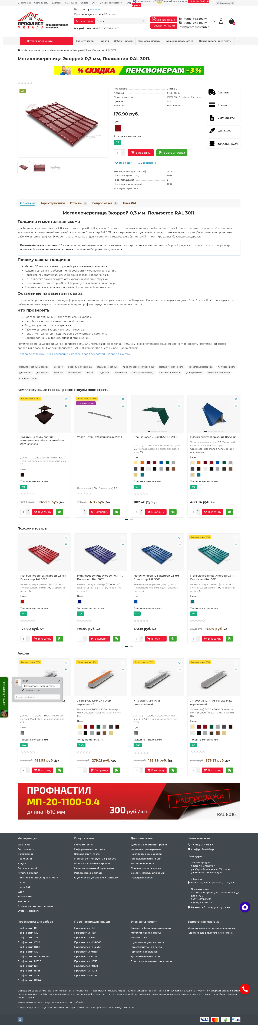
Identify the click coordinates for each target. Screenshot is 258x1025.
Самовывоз (71, 3)
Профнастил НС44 (29, 980)
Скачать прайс (165, 19)
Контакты (23, 901)
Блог (94, 3)
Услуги (22, 863)
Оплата (84, 3)
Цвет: (117, 121)
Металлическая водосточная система (211, 928)
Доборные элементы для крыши (151, 961)
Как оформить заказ (87, 853)
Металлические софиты (146, 932)
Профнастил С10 (28, 932)
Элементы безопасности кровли (151, 928)
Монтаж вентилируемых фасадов (95, 858)
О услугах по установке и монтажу (96, 877)
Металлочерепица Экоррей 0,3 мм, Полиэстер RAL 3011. (129, 213)
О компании (24, 3)
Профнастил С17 (28, 937)
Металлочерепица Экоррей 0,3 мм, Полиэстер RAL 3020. (43, 577)
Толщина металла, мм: (128, 136)
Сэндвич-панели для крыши (148, 872)
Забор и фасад (123, 40)
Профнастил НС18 (29, 946)
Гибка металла (83, 844)
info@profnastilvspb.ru (195, 27)
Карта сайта (25, 896)
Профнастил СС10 (29, 942)
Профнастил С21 (28, 965)
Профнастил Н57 (84, 928)
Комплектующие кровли (146, 853)
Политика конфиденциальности (38, 877)
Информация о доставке (89, 849)
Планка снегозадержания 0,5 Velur (213, 437)
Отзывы (78, 203)
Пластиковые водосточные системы (210, 932)
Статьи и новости (28, 910)
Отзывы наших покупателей (35, 906)
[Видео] (129, 70)
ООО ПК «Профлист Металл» (184, 97)
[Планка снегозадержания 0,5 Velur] (214, 415)
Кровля (104, 40)
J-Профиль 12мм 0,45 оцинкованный (147, 702)
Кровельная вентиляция (146, 858)
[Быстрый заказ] (59, 512)
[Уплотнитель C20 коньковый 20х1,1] (101, 415)
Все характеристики (126, 188)
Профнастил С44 (28, 975)
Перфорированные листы (215, 40)
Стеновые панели (149, 40)
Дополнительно (142, 838)
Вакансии (24, 844)
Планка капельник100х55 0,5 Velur (155, 437)
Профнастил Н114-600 (87, 942)
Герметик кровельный (144, 951)
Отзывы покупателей (111, 3)
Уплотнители (139, 937)
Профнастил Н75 (84, 937)
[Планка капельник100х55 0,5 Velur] (157, 415)
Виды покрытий (28, 868)
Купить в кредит (28, 872)
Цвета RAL (24, 887)
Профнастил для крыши (146, 868)
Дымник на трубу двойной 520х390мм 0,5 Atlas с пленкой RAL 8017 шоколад (42, 440)
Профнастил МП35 (86, 951)
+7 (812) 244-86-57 (194, 19)
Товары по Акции (164, 25)
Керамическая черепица (146, 849)
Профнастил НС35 (29, 970)
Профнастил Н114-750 (87, 946)
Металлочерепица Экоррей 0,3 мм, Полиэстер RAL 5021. (213, 577)
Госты (21, 882)
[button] (126, 519)
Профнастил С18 (28, 951)
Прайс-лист (25, 858)
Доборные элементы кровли (149, 844)
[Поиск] (142, 21)
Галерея (129, 3)
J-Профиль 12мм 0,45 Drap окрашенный (94, 702)
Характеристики (52, 203)
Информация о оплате (88, 872)
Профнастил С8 (27, 928)
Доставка (57, 3)
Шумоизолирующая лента (147, 942)
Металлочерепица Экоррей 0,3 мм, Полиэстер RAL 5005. (156, 577)
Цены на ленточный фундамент (94, 868)
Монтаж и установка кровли (92, 863)
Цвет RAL (130, 203)
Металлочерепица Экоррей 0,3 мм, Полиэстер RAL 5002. (100, 577)
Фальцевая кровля (142, 877)
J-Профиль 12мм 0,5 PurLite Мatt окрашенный (211, 702)
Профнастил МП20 (29, 961)
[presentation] (18, 456)
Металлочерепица (35, 50)
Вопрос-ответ (104, 203)
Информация (27, 838)
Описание (27, 203)
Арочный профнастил (180, 40)
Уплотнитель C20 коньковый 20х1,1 (99, 437)
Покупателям (84, 838)
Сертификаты (41, 3)
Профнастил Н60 (85, 932)
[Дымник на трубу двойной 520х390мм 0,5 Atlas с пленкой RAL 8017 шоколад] (44, 415)
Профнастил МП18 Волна (33, 956)
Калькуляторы (85, 40)
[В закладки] (66, 399)
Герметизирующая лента (146, 946)
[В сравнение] (66, 405)
